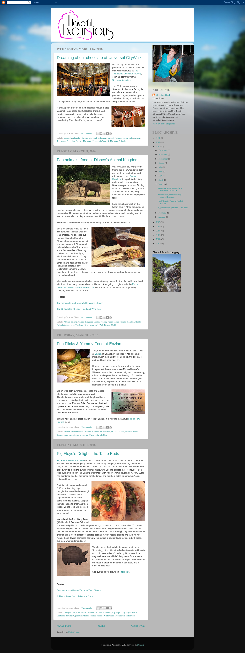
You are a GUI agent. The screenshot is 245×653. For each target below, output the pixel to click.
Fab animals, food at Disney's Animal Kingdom (97, 160)
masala (130, 321)
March (161, 184)
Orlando (111, 137)
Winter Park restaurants (125, 615)
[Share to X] (104, 133)
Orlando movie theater (78, 435)
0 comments (87, 133)
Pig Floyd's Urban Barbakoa (70, 460)
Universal (87, 141)
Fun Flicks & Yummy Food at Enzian (89, 343)
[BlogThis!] (101, 133)
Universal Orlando (118, 141)
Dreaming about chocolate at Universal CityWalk (99, 57)
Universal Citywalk (100, 141)
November (163, 154)
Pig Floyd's (117, 612)
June (160, 171)
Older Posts (138, 625)
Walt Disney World (108, 325)
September (163, 158)
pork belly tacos (82, 615)
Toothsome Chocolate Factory (69, 141)
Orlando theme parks (124, 137)
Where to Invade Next (98, 435)
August (161, 163)
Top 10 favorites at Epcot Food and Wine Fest (79, 309)
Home (101, 625)
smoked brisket (96, 615)
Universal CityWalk (121, 80)
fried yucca (81, 612)
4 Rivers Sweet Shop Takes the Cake (75, 596)
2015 (158, 222)
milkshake (102, 137)
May (160, 175)
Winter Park (109, 615)
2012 (158, 235)
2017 (158, 142)
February (162, 212)
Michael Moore (117, 431)
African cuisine (70, 321)
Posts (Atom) (74, 632)
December (163, 150)
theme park (93, 325)
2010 (158, 243)
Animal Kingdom (85, 321)
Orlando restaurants (103, 612)
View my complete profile (163, 123)
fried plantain (69, 612)
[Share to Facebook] (107, 133)
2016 (158, 146)
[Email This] (98, 133)
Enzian (98, 354)
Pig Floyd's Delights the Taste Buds (88, 453)
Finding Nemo (107, 321)
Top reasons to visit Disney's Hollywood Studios (80, 303)
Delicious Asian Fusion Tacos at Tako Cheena (79, 590)
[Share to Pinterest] (110, 133)
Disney (97, 321)
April (161, 179)
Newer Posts (64, 625)
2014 (158, 226)
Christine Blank (163, 95)
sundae (137, 137)
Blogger (140, 644)
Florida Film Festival (101, 431)
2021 (158, 138)
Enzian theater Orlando (81, 431)
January (162, 217)
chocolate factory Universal (85, 137)
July (160, 167)
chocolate (68, 137)
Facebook (124, 572)
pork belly (70, 615)
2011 (158, 239)
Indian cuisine (120, 321)
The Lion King (82, 325)
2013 (158, 230)
